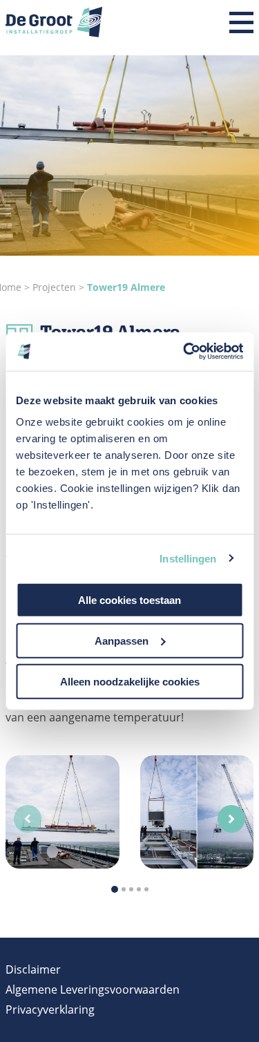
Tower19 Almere (126, 287)
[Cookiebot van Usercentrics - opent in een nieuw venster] (184, 352)
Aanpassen (121, 640)
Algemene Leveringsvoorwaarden (93, 989)
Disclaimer (33, 969)
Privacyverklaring (50, 1009)
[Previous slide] (27, 819)
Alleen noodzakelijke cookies (130, 681)
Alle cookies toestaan (129, 600)
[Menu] (241, 23)
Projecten (55, 287)
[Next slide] (231, 819)
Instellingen (188, 558)
